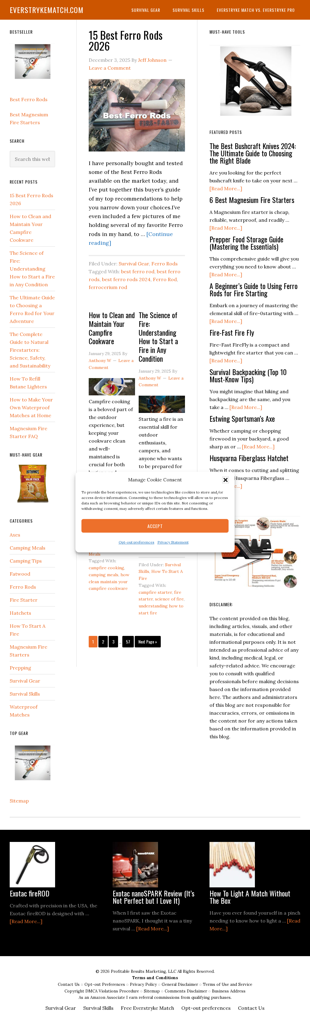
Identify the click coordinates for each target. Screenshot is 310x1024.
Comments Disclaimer (186, 991)
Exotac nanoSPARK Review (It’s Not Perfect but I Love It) (153, 897)
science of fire (169, 599)
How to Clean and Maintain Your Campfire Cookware (112, 327)
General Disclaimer (180, 984)
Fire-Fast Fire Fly (231, 332)
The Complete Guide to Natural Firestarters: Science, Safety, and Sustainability (30, 350)
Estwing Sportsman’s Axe (242, 418)
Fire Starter (24, 600)
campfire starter (155, 592)
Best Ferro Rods (29, 99)
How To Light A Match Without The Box (249, 897)
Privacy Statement (173, 542)
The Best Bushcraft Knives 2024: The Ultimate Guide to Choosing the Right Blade (252, 153)
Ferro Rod (165, 279)
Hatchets (20, 613)
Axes (15, 535)
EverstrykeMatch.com (47, 9)
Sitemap (19, 801)
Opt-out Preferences (104, 984)
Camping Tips (26, 561)
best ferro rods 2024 (126, 279)
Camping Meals (27, 548)
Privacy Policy (144, 984)
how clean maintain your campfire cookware (109, 581)
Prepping (20, 668)
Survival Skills (25, 694)
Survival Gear (134, 264)
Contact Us (69, 984)
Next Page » (147, 643)
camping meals (103, 574)
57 (130, 641)
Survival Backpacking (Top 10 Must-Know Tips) (248, 375)
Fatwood (20, 574)
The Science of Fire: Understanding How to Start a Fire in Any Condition (158, 336)
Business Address (229, 991)
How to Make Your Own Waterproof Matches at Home (31, 407)
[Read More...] (225, 188)
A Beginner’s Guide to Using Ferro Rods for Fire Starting (253, 289)
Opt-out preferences (136, 542)
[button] (226, 480)
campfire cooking (106, 567)
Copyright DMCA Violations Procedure (102, 991)
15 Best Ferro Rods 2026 (126, 40)
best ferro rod (137, 271)
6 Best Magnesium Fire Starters (251, 199)
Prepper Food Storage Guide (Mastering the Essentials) (246, 243)
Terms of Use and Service (227, 984)
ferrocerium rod (108, 287)
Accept (155, 526)
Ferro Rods (164, 264)
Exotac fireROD (29, 893)
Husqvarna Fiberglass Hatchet (249, 457)
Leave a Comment (110, 68)
